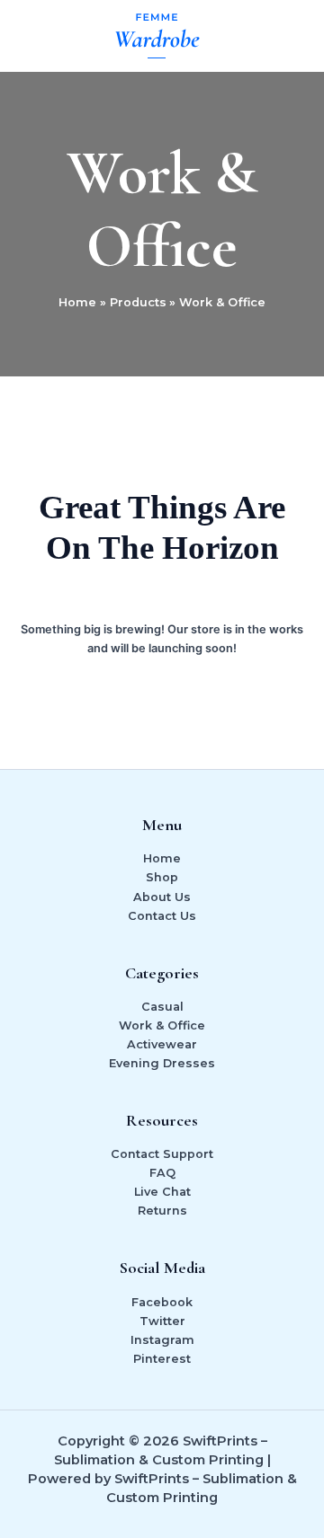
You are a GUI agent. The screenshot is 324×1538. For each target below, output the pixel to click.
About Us (162, 897)
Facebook (162, 1302)
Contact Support (162, 1154)
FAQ (162, 1173)
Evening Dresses (162, 1063)
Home (162, 858)
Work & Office (162, 1025)
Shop (162, 877)
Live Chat (162, 1191)
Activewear (162, 1044)
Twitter (162, 1321)
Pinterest (162, 1359)
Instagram (162, 1340)
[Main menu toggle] (289, 36)
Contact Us (162, 916)
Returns (162, 1210)
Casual (162, 1006)
